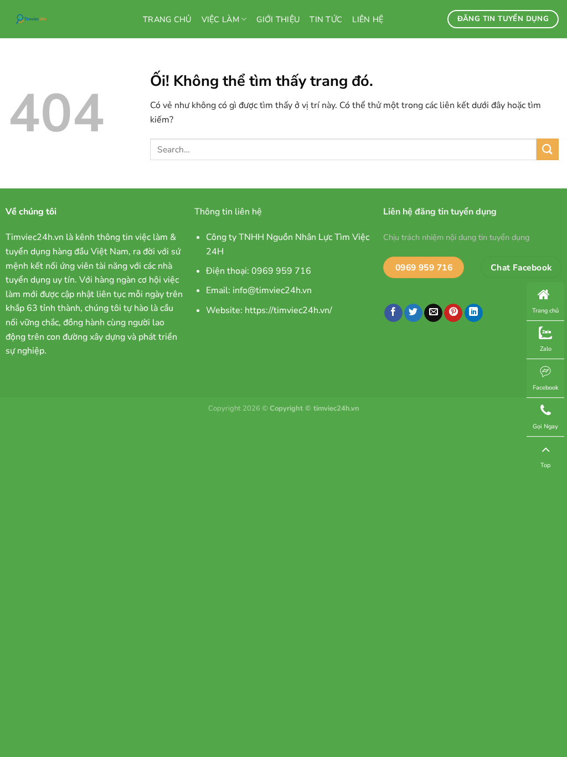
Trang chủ (167, 19)
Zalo (545, 349)
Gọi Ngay (545, 426)
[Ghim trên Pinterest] (453, 313)
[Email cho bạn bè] (433, 313)
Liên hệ (367, 19)
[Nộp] (548, 149)
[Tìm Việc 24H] (67, 19)
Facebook (546, 387)
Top (545, 465)
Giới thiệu (278, 19)
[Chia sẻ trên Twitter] (413, 313)
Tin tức (326, 19)
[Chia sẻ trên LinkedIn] (474, 313)
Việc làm (220, 19)
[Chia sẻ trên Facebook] (393, 313)
